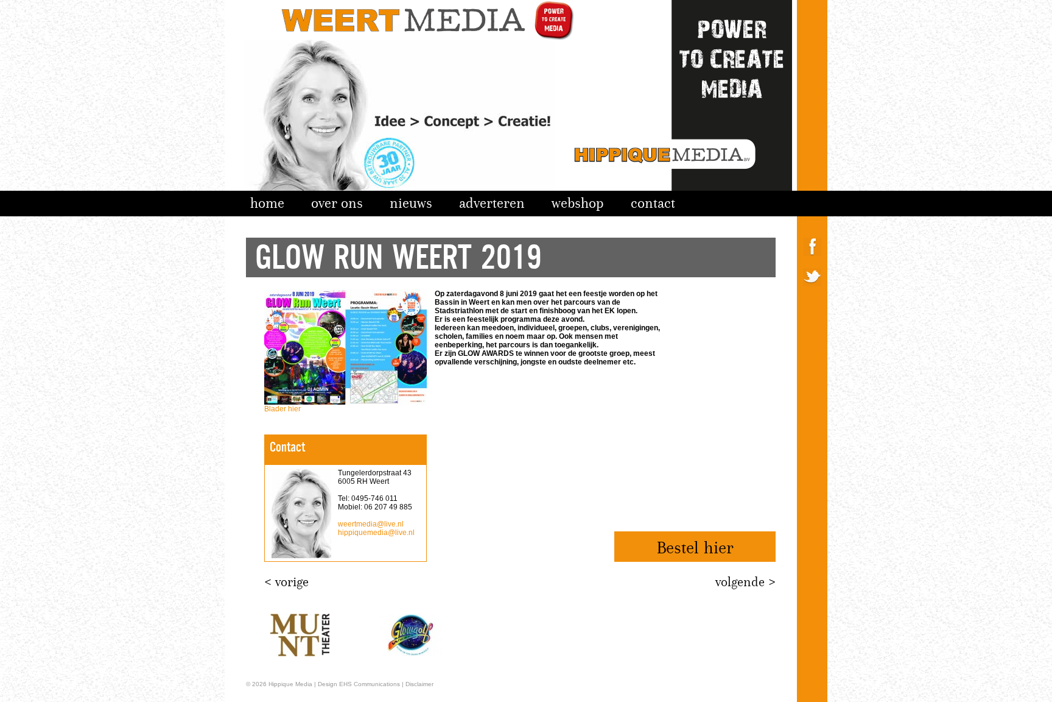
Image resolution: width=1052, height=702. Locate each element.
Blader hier (282, 409)
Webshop (578, 202)
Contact (653, 202)
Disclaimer (419, 684)
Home (267, 202)
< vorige (286, 582)
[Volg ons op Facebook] (812, 265)
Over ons (337, 202)
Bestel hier (695, 547)
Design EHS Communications (359, 684)
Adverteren (492, 202)
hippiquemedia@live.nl (376, 532)
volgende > (745, 582)
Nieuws (411, 202)
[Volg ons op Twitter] (812, 296)
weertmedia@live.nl (371, 524)
